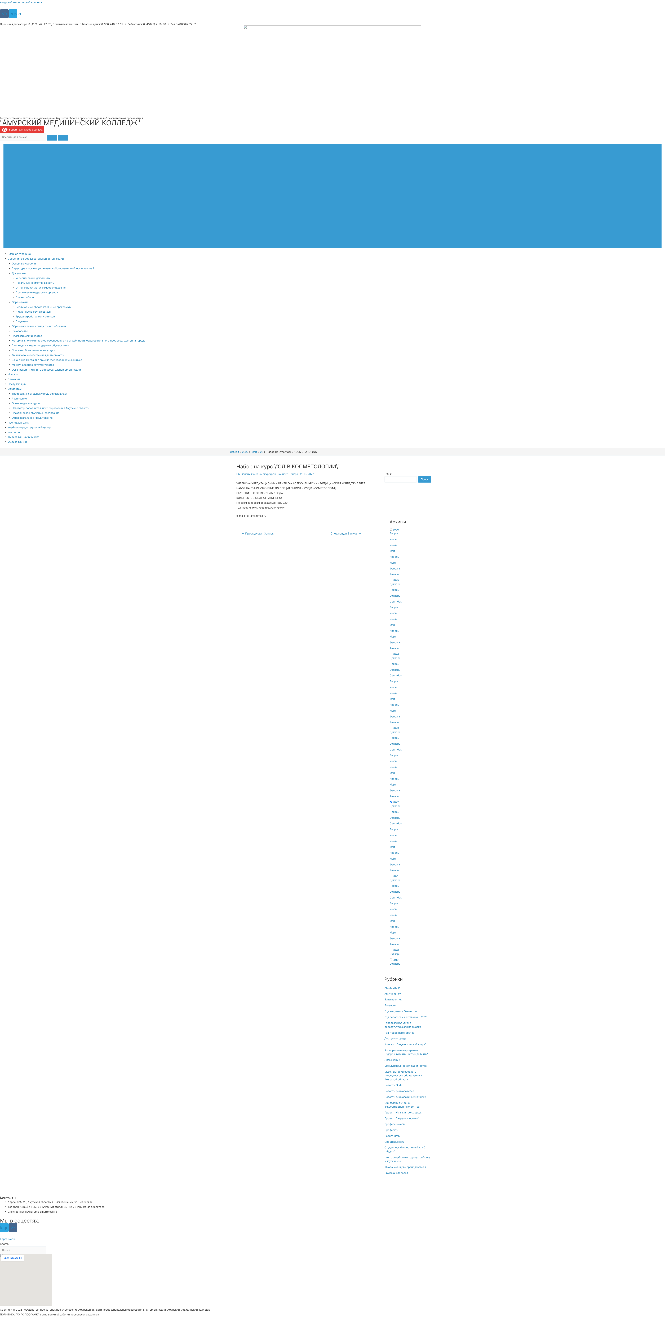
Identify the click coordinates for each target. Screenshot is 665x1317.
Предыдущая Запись (258, 533)
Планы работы (25, 297)
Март (393, 562)
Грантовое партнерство (399, 1032)
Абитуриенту (392, 993)
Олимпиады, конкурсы (26, 403)
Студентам (14, 388)
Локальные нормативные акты (35, 282)
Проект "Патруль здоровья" (401, 1118)
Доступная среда (395, 1038)
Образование (20, 302)
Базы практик (393, 999)
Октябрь (395, 595)
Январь (394, 574)
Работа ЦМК (392, 1136)
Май (392, 550)
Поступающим (17, 384)
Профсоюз (390, 1130)
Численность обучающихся (33, 311)
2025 (396, 580)
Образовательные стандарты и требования (39, 326)
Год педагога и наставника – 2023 (406, 1017)
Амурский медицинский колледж (21, 2)
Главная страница (19, 253)
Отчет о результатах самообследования (41, 287)
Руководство (20, 331)
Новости (13, 374)
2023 (396, 728)
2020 (396, 950)
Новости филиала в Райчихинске (405, 1097)
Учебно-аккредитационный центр (29, 427)
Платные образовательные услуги (33, 350)
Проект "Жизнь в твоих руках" (403, 1112)
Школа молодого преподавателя (405, 1167)
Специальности (394, 1141)
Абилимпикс (392, 988)
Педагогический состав (27, 336)
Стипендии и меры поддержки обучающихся (40, 345)
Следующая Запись (346, 533)
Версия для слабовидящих (25, 129)
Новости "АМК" (394, 1085)
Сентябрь (396, 601)
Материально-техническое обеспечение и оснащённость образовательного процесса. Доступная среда (78, 340)
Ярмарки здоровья (396, 1173)
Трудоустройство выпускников (35, 316)
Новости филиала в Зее (399, 1091)
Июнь (393, 545)
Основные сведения (24, 263)
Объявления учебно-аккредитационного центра (267, 474)
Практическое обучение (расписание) (36, 413)
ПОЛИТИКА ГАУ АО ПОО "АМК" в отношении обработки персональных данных (49, 1314)
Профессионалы (394, 1124)
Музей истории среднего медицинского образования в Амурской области (403, 1075)
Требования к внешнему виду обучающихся (39, 393)
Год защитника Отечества (400, 1011)
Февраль (395, 568)
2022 (396, 802)
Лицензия (22, 321)
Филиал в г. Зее (18, 441)
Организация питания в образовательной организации (46, 369)
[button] (7, 1239)
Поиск (388, 473)
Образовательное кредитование (32, 417)
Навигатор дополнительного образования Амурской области (50, 408)
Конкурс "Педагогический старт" (405, 1044)
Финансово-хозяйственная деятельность (38, 355)
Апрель (394, 556)
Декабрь (395, 584)
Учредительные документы (33, 278)
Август (394, 533)
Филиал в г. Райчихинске (23, 437)
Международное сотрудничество (33, 364)
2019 (395, 959)
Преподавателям (18, 422)
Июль (393, 539)
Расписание (19, 398)
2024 (396, 654)
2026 (396, 529)
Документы (19, 273)
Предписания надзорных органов (37, 292)
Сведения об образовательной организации (36, 258)
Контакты (14, 432)
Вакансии (14, 379)
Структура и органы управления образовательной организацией (53, 268)
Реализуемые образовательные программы (43, 307)
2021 (395, 876)
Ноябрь (394, 589)
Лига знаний (392, 1060)
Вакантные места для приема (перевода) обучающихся (47, 360)
